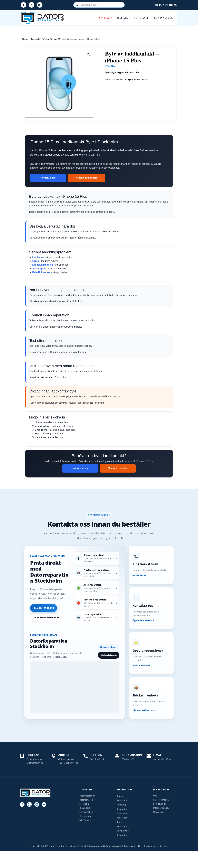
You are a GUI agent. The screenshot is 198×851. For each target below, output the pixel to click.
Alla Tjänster (85, 820)
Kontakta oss (163, 18)
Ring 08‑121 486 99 (43, 608)
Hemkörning (85, 816)
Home (25, 39)
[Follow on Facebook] (23, 5)
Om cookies (158, 812)
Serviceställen (86, 812)
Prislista (122, 18)
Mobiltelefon (35, 39)
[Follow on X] (31, 5)
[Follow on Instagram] (39, 5)
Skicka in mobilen (86, 177)
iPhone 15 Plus (58, 39)
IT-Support (84, 807)
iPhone (46, 39)
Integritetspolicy (161, 807)
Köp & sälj (141, 18)
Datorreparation (87, 795)
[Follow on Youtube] (44, 804)
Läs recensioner (108, 647)
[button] (88, 54)
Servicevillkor (159, 803)
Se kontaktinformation (46, 617)
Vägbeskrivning (108, 655)
